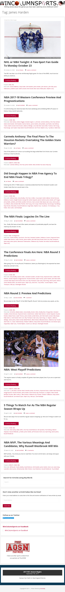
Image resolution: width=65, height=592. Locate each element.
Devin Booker (10, 124)
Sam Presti (37, 128)
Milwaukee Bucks (43, 320)
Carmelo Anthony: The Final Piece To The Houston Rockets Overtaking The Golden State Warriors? (32, 140)
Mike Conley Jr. (17, 394)
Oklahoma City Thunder (37, 241)
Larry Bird (6, 469)
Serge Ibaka (30, 206)
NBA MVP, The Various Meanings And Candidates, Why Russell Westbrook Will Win (31, 444)
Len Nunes (20, 70)
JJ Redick (13, 202)
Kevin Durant (30, 88)
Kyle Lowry (49, 202)
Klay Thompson (54, 239)
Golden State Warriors (9, 239)
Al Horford (12, 312)
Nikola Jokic (43, 88)
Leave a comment (31, 70)
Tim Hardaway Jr (52, 206)
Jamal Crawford (42, 200)
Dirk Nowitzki (29, 86)
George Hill (25, 200)
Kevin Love (47, 239)
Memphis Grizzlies (8, 394)
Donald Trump (39, 276)
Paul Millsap (57, 204)
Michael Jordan (11, 282)
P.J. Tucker (12, 321)
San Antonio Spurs (20, 282)
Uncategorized (15, 235)
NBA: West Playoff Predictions (22, 369)
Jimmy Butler (42, 124)
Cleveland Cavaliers (35, 237)
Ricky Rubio (14, 206)
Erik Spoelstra (41, 430)
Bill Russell (12, 467)
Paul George (7, 128)
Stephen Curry (50, 88)
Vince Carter (11, 207)
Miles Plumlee (21, 204)
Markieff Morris (27, 320)
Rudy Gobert (21, 128)
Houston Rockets (31, 278)
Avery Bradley (21, 198)
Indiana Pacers (12, 316)
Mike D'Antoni (35, 320)
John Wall (50, 86)
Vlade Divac (57, 128)
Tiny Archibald (55, 469)
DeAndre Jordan (29, 390)
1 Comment (28, 297)
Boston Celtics (21, 276)
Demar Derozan (55, 198)
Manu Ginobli (54, 392)
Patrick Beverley (43, 204)
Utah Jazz (12, 284)
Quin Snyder (14, 128)
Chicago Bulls (49, 312)
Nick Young (56, 126)
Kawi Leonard (35, 202)
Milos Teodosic (49, 126)
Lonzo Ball (35, 126)
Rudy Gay (48, 164)
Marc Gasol (37, 88)
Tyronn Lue (29, 323)
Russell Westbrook (29, 128)
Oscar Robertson (37, 469)
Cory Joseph (39, 198)
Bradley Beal (42, 312)
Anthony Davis (13, 198)
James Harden (37, 86)
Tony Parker (41, 282)
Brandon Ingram (29, 122)
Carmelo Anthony (45, 122)
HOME (10, 120)
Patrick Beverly (19, 321)
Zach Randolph (18, 207)
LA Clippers (48, 392)
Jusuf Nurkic (49, 124)
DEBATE (11, 162)
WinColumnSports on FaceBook (15, 527)
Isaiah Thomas (19, 239)
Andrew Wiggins (21, 122)
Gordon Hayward (32, 200)
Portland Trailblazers (47, 394)
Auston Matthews (14, 86)
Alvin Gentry (13, 122)
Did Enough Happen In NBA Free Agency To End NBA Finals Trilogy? (30, 175)
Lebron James (56, 202)
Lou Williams (7, 204)
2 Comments (30, 450)
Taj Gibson (51, 128)
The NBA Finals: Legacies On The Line (26, 216)
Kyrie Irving (6, 241)
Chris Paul (52, 122)
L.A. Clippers (49, 318)
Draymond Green (55, 237)
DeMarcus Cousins (8, 200)
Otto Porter (7, 321)
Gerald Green (30, 314)
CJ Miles (33, 198)
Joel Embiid (18, 202)
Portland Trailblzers (29, 321)
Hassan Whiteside (13, 431)
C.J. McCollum (13, 390)
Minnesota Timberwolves (24, 241)
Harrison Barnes (26, 124)
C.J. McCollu (37, 122)
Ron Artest (46, 241)
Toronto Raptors (49, 282)
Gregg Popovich (22, 278)
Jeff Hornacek (35, 431)
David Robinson (33, 430)
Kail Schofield (21, 105)
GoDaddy (42, 588)
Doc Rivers (36, 390)
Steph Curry (7, 243)
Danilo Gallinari (46, 198)
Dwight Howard (18, 200)
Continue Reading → (11, 80)
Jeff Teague (57, 200)
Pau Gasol (43, 164)
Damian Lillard (21, 390)
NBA (10, 84)
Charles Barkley (14, 237)
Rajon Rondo (7, 206)
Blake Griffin (20, 430)
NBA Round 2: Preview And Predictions (27, 293)
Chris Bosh (21, 237)
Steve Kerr (34, 282)
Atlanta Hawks (19, 312)
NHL (13, 84)
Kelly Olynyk (43, 202)
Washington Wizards (20, 284)
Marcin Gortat (19, 320)
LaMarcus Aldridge (27, 126)
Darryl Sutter (22, 86)
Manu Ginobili (36, 164)
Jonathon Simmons (27, 202)
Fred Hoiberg (48, 430)
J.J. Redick (21, 431)
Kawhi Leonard (22, 88)
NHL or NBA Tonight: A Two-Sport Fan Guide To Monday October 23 (31, 63)
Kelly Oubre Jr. (7, 318)
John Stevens (44, 86)
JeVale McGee (35, 316)
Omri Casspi (35, 204)
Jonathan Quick (14, 88)
